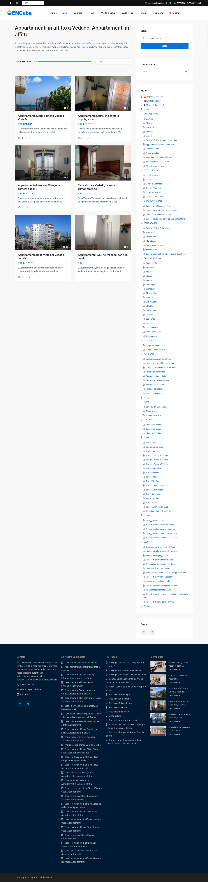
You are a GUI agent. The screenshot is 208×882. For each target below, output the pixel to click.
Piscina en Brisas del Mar (120, 703)
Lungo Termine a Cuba (155, 345)
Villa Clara (150, 306)
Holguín (149, 323)
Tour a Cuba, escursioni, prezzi (123, 720)
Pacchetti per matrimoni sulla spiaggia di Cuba (166, 572)
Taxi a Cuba (151, 443)
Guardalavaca (152, 327)
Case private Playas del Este (158, 206)
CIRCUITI (148, 420)
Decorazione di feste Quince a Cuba (161, 585)
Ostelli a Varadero (153, 188)
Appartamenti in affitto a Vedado (160, 144)
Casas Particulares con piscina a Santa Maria (165, 219)
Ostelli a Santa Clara (154, 196)
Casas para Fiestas (154, 393)
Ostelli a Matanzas (154, 184)
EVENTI (147, 542)
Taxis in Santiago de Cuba (157, 507)
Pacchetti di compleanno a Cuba (160, 602)
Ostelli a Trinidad (153, 192)
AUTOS (147, 515)
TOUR (146, 402)
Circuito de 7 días (153, 433)
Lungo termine (150, 340)
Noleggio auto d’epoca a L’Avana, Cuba (127, 674)
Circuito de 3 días (153, 425)
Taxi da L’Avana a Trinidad (157, 460)
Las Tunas (150, 319)
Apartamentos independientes (159, 157)
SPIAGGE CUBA (150, 223)
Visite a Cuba (108, 13)
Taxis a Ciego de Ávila (155, 485)
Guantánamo (151, 336)
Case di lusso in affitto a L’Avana (160, 363)
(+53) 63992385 (194, 3)
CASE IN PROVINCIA (152, 258)
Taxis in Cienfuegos (154, 490)
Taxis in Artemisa (153, 468)
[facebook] (10, 3)
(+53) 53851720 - (179, 3)
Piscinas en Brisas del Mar (157, 380)
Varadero (150, 232)
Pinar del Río (151, 263)
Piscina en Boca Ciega (155, 372)
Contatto (159, 13)
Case (64, 13)
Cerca (164, 46)
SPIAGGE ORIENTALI (153, 201)
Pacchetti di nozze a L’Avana (158, 568)
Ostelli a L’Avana (153, 179)
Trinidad (149, 280)
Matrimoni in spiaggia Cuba (157, 555)
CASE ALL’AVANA (151, 114)
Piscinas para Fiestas (155, 389)
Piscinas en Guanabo (155, 384)
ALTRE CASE (149, 354)
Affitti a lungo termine (155, 166)
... (56, 132)
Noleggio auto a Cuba (155, 520)
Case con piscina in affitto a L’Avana (161, 367)
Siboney (149, 132)
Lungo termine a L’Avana (156, 350)
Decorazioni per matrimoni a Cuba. (160, 564)
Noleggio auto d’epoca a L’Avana (160, 525)
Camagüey (150, 289)
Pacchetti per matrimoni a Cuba (159, 560)
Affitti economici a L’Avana (157, 162)
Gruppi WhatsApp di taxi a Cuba (159, 511)
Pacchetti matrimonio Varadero (159, 577)
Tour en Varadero (153, 415)
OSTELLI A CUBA (151, 170)
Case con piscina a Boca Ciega (159, 214)
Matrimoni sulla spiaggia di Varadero (161, 551)
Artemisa (150, 267)
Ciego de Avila (152, 293)
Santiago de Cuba (153, 332)
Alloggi (78, 13)
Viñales (149, 276)
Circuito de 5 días (153, 429)
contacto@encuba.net (30, 689)
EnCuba (24, 694)
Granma (149, 314)
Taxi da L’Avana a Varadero (157, 455)
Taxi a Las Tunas (153, 498)
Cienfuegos (151, 284)
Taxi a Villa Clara (153, 481)
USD (26, 3)
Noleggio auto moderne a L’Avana (160, 529)
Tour (91, 13)
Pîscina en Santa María (156, 376)
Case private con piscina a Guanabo (161, 210)
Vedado (149, 136)
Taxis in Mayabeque (154, 472)
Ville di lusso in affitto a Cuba (158, 359)
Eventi (144, 13)
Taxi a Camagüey (153, 494)
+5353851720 (27, 684)
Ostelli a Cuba (152, 175)
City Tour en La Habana (156, 407)
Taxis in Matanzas (154, 477)
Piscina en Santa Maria (120, 699)
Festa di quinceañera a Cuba (158, 581)
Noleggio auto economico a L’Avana (161, 538)
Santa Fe (150, 127)
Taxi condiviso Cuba (154, 447)
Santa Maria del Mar (154, 245)
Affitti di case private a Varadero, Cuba (83, 745)
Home (53, 13)
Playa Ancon (151, 249)
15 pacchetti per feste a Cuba (158, 590)
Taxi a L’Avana (152, 451)
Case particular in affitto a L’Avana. (81, 662)
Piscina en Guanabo (118, 707)
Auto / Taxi (128, 13)
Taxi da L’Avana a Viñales (157, 464)
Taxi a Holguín (152, 502)
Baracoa (149, 297)
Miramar (149, 123)
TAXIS (146, 437)
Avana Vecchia (152, 153)
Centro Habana (152, 149)
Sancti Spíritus (152, 302)
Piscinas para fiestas (119, 711)
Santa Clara (151, 310)
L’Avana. (149, 119)
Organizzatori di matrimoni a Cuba (160, 547)
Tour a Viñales (152, 411)
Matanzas (150, 272)
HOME (146, 109)
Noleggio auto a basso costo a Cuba (161, 533)
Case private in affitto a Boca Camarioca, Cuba (166, 254)
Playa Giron (151, 237)
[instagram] (17, 3)
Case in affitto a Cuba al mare (158, 228)
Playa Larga (151, 241)
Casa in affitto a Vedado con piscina (161, 140)
